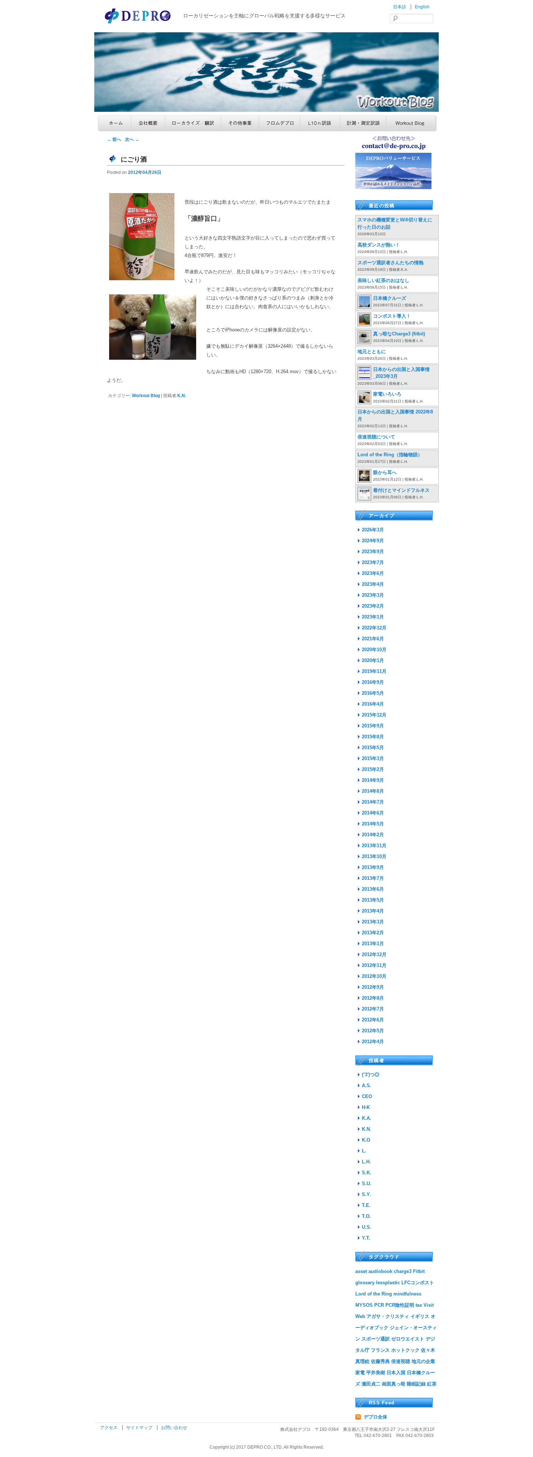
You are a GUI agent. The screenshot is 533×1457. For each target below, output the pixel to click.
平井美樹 (375, 1372)
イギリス (419, 1316)
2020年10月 (374, 649)
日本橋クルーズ (389, 298)
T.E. (366, 1205)
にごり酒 (134, 159)
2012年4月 (373, 1041)
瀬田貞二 (370, 1384)
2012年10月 (374, 976)
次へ (132, 139)
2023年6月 (373, 573)
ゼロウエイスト (407, 1339)
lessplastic (388, 1282)
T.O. (366, 1216)
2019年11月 (374, 671)
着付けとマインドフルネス (401, 490)
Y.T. (366, 1238)
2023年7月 (373, 562)
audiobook (380, 1271)
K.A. (366, 1118)
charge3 (403, 1271)
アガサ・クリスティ (388, 1316)
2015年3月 (373, 758)
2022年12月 (374, 627)
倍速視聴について (376, 437)
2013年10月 (374, 856)
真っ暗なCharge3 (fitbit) (399, 333)
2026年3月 (373, 529)
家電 (360, 1372)
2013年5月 (373, 900)
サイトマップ (139, 1427)
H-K (366, 1107)
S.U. (366, 1183)
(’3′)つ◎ (370, 1074)
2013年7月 (373, 878)
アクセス (109, 1427)
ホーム (114, 123)
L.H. (366, 1161)
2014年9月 (373, 780)
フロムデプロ (279, 123)
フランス (380, 1350)
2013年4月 (373, 911)
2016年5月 (373, 693)
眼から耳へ (385, 472)
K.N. (181, 395)
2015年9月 (373, 725)
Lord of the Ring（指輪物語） (390, 454)
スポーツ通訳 (375, 1339)
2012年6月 (373, 1020)
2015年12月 (374, 715)
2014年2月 (373, 834)
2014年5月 (373, 824)
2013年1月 (373, 943)
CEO (367, 1096)
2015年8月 (373, 736)
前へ (114, 139)
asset (361, 1271)
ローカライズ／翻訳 (193, 123)
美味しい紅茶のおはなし (383, 280)
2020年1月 (373, 660)
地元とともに (372, 351)
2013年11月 (374, 845)
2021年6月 (373, 638)
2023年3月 (373, 595)
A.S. (366, 1085)
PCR (379, 1305)
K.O (366, 1140)
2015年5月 (373, 747)
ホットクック (405, 1350)
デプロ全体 (375, 1417)
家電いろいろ (387, 394)
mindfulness (407, 1294)
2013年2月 (373, 932)
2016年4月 (373, 704)
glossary (365, 1282)
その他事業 (240, 123)
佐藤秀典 (380, 1361)
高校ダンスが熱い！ (379, 245)
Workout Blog (411, 123)
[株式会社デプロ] (138, 24)
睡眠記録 (416, 1384)
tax (419, 1305)
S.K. (366, 1172)
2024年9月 (373, 540)
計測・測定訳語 (363, 123)
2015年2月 (373, 769)
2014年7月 (373, 802)
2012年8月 (373, 998)
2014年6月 (373, 813)
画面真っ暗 (393, 1384)
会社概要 (148, 123)
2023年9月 (373, 551)
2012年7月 (373, 1009)
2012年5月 (373, 1030)
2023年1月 (373, 617)
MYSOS (364, 1305)
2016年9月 (373, 682)
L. (364, 1151)
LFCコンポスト (417, 1282)
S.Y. (366, 1194)
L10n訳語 (320, 123)
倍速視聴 (400, 1361)
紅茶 (432, 1384)
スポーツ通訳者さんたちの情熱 (390, 262)
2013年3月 (373, 922)
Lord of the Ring (373, 1294)
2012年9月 (373, 987)
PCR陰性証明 (399, 1305)
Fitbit (419, 1271)
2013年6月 (373, 889)
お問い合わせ (174, 1427)
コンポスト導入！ (392, 316)
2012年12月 (374, 954)
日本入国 (396, 1372)
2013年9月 (373, 867)
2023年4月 (373, 584)
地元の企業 (423, 1361)
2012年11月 (374, 965)
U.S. (366, 1227)
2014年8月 (373, 791)
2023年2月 (373, 606)
